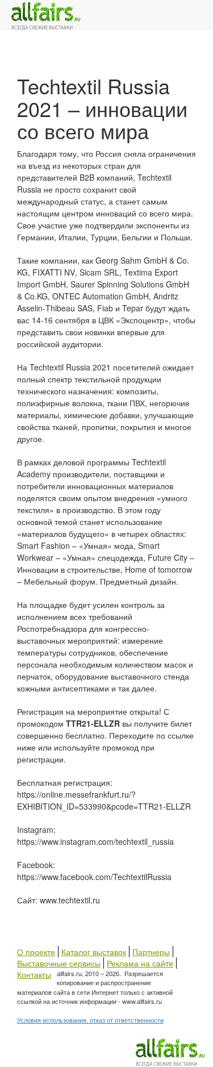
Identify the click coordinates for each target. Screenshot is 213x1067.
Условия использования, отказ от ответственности (90, 1019)
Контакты (34, 974)
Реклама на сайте (140, 963)
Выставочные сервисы (59, 963)
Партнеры (151, 951)
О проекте (36, 951)
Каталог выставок (93, 951)
